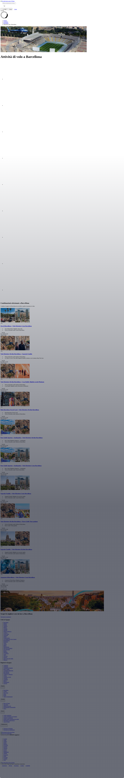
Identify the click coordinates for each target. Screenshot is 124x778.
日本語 (5, 753)
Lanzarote (5, 635)
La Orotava (6, 653)
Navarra (5, 683)
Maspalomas (6, 647)
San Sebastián (6, 649)
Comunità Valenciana (8, 670)
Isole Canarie (6, 669)
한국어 (5, 749)
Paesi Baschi (6, 673)
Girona (5, 644)
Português (5, 754)
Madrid (5, 623)
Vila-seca (5, 656)
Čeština (5, 741)
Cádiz (4, 654)
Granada (5, 629)
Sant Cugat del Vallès (8, 658)
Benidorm (5, 641)
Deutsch (5, 744)
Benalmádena (6, 640)
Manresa (5, 660)
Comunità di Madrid (8, 668)
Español (5, 746)
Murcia (5, 681)
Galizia (5, 675)
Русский (5, 757)
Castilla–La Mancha (8, 674)
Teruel (4, 643)
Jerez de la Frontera (7, 648)
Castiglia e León (7, 677)
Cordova (5, 632)
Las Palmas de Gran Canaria (9, 639)
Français (5, 748)
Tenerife (5, 630)
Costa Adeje (6, 634)
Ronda (4, 651)
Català (4, 740)
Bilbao (4, 645)
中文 (4, 760)
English (5, 739)
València (5, 626)
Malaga (5, 627)
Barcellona (5, 622)
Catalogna (5, 665)
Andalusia (5, 666)
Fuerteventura (6, 638)
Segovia (5, 657)
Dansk (4, 742)
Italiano (5, 750)
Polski (4, 756)
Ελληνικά (5, 745)
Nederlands (6, 752)
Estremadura (6, 682)
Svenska (5, 758)
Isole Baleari (6, 672)
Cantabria (5, 679)
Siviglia (5, 625)
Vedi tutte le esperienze (6, 617)
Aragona (5, 678)
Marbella (5, 652)
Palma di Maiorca (7, 631)
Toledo (5, 636)
